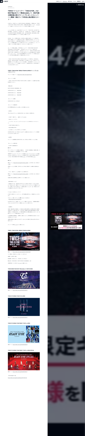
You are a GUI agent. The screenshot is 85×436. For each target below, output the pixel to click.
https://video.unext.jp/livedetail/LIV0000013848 (21, 251)
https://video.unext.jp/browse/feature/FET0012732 (17, 377)
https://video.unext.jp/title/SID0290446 (20, 344)
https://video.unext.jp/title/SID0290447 (20, 371)
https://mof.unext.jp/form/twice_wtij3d (20, 162)
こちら (27, 153)
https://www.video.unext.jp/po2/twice (24, 74)
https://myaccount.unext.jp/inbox (15, 199)
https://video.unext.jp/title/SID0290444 (20, 290)
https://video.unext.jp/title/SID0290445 (20, 317)
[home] (4, 1)
